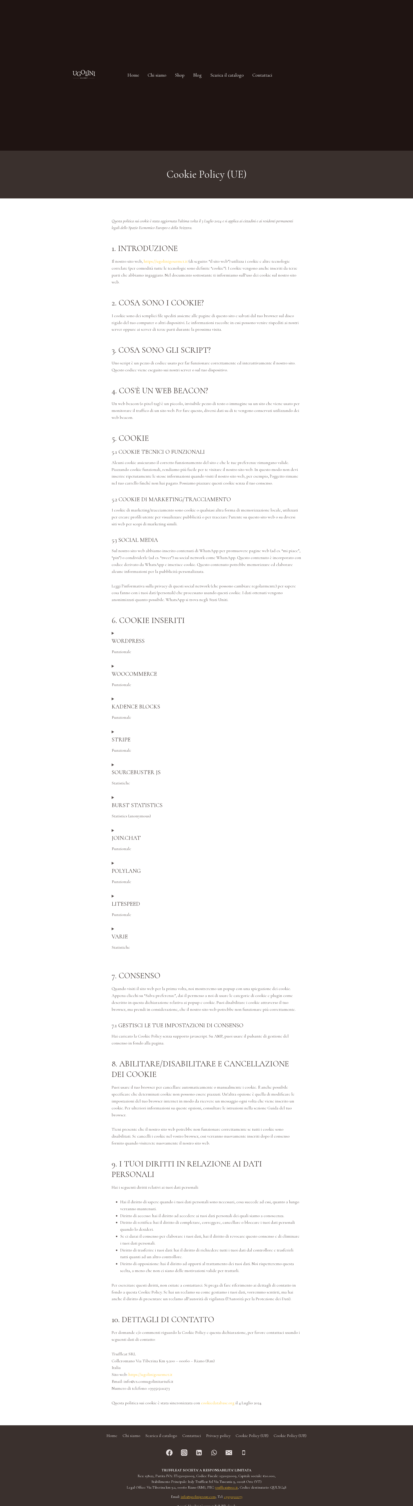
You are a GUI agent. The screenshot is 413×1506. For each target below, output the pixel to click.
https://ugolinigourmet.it (166, 261)
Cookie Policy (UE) (252, 1435)
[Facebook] (169, 1452)
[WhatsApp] (213, 1452)
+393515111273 (233, 1497)
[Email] (228, 1452)
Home (112, 1435)
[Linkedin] (199, 1452)
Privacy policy (218, 1435)
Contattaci (191, 1435)
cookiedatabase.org (217, 1402)
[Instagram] (184, 1452)
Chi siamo (131, 1435)
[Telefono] (243, 1452)
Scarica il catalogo (161, 1435)
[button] (306, 75)
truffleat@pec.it (226, 1487)
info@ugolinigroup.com (198, 1497)
